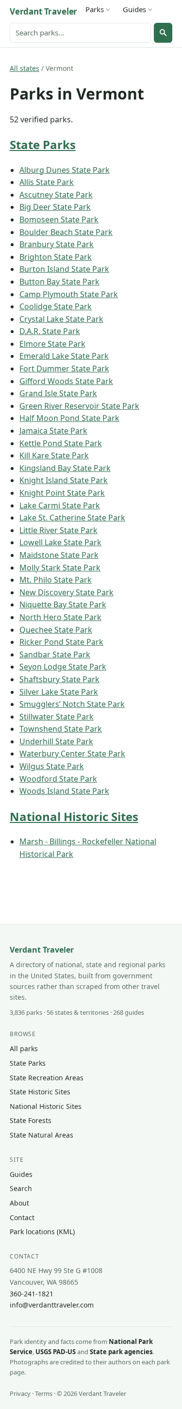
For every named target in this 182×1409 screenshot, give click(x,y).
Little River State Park (58, 530)
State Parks (43, 144)
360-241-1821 (31, 1293)
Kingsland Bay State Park (65, 468)
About (19, 1203)
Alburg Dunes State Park (64, 170)
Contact (22, 1217)
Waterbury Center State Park (72, 753)
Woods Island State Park (64, 791)
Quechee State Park (55, 629)
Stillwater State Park (56, 716)
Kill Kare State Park (54, 455)
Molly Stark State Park (59, 567)
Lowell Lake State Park (60, 542)
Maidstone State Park (59, 555)
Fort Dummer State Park (64, 368)
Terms (43, 1393)
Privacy (20, 1393)
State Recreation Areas (46, 1077)
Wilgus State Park (51, 766)
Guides (134, 9)
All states (24, 68)
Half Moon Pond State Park (69, 418)
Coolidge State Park (55, 306)
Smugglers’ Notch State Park (72, 704)
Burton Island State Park (64, 269)
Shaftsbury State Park (59, 679)
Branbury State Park (56, 244)
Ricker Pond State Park (61, 642)
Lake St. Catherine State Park (72, 517)
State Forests (30, 1120)
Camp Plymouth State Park (68, 294)
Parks (94, 9)
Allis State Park (46, 182)
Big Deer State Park (55, 206)
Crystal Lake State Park (61, 319)
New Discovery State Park (66, 592)
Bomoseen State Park (59, 219)
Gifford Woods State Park (66, 381)
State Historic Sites (40, 1091)
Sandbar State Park (54, 654)
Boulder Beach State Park (66, 232)
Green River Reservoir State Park (79, 406)
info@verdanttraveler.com (52, 1304)
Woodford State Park (58, 778)
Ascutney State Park (56, 194)
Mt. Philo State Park (55, 579)
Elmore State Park (52, 343)
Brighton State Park (55, 257)
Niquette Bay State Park (62, 604)
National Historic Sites (74, 816)
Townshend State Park (60, 728)
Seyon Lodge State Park (62, 666)
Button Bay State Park (59, 281)
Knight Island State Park (63, 480)
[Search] (163, 32)
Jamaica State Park (53, 430)
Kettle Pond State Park (60, 443)
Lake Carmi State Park (59, 505)
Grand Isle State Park (58, 393)
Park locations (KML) (42, 1231)
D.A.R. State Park (49, 331)
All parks (24, 1048)
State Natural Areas (41, 1135)
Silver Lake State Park (58, 692)
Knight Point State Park (62, 492)
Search (21, 1188)
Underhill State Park (56, 741)
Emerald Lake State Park (64, 356)
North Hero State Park (60, 617)
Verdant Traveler (43, 11)
